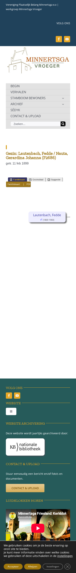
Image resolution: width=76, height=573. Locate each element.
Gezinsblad (38, 179)
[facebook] (59, 39)
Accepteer (13, 566)
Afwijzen (32, 566)
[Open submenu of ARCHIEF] (63, 104)
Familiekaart (19, 179)
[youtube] (67, 39)
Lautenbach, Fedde (47, 215)
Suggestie (55, 179)
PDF (29, 184)
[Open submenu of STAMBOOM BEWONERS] (63, 98)
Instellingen (53, 566)
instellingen (65, 556)
